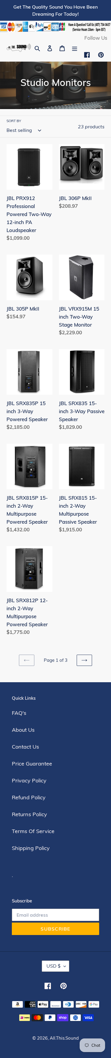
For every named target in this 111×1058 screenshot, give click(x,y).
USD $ (53, 966)
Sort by (14, 121)
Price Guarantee (32, 763)
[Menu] (74, 48)
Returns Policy (29, 814)
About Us (23, 729)
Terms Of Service (33, 831)
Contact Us (25, 746)
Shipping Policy (31, 848)
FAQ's (19, 712)
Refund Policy (29, 797)
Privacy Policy (29, 780)
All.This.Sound (64, 1038)
